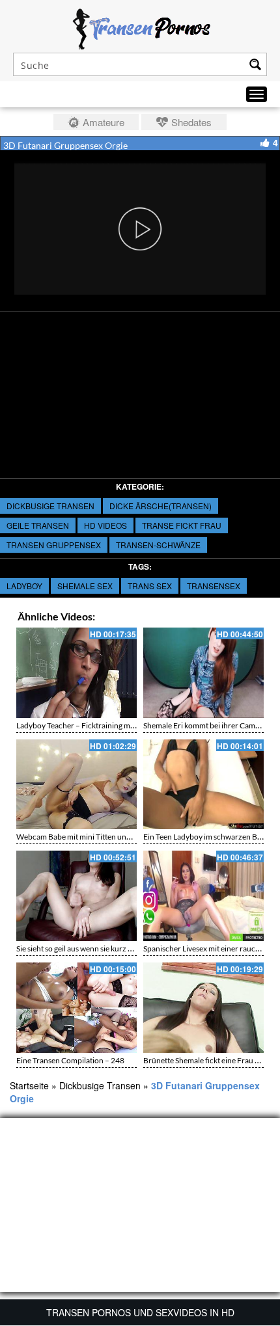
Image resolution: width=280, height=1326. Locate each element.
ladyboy (24, 585)
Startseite (29, 1085)
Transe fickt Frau (181, 525)
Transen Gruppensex (54, 544)
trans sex (150, 585)
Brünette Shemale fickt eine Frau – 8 (204, 1060)
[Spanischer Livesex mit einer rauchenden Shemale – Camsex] (203, 896)
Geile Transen (38, 525)
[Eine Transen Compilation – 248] (76, 1007)
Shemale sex (85, 585)
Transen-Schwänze (158, 544)
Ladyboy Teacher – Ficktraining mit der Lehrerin (97, 725)
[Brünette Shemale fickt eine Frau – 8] (203, 1007)
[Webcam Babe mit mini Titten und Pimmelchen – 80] (76, 784)
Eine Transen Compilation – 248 (70, 1060)
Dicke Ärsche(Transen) (160, 505)
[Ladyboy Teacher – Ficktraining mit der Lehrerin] (76, 673)
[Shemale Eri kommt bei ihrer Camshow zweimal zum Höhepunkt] (203, 673)
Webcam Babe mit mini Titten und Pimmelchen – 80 (103, 837)
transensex (213, 585)
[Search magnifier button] (255, 64)
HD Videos (105, 525)
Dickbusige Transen (50, 505)
